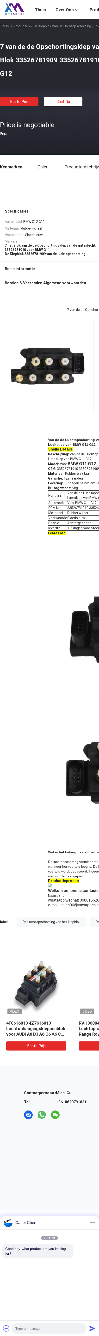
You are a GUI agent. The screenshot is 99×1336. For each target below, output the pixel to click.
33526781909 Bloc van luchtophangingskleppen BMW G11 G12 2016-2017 (68, 1029)
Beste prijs (19, 101)
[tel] (68, 1114)
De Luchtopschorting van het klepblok (51, 922)
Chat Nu (63, 101)
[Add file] (6, 1328)
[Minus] (92, 1223)
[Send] (92, 1328)
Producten (21, 26)
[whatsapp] (41, 1114)
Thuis (4, 26)
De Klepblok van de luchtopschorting (62, 26)
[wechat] (55, 1114)
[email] (28, 1114)
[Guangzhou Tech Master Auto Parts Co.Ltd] (14, 9)
